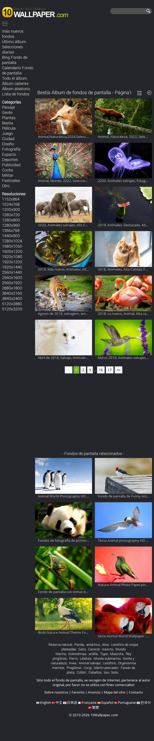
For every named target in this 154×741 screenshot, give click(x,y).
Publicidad (11, 164)
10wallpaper (37, 11)
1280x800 (11, 219)
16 (101, 370)
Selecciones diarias (12, 49)
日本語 (72, 702)
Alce (105, 644)
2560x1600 (12, 277)
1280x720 (11, 214)
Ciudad (8, 138)
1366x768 (10, 230)
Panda (79, 644)
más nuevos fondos (12, 33)
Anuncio (94, 692)
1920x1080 (12, 256)
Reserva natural (60, 644)
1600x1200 (12, 251)
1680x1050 (12, 246)
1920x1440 (12, 267)
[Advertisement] (93, 56)
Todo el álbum (14, 78)
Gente (7, 112)
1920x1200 (12, 261)
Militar (7, 175)
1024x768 (11, 204)
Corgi (87, 667)
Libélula (85, 658)
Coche (7, 170)
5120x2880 (12, 303)
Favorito (78, 692)
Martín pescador (106, 667)
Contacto (136, 692)
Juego (7, 133)
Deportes (10, 159)
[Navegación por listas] (139, 93)
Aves (72, 663)
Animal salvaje (89, 663)
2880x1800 (12, 287)
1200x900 (11, 209)
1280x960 (11, 225)
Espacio (9, 154)
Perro (73, 658)
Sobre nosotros (56, 692)
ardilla (93, 653)
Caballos (94, 672)
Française (89, 702)
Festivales (11, 180)
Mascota (116, 653)
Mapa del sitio (114, 692)
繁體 (95, 707)
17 (110, 370)
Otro (6, 185)
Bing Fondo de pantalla (14, 60)
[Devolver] (149, 92)
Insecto (107, 649)
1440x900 (11, 235)
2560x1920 (12, 282)
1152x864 (10, 199)
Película (9, 128)
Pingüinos (74, 667)
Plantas (8, 117)
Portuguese (127, 702)
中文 (59, 702)
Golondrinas (77, 653)
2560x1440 (12, 272)
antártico (93, 644)
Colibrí (81, 672)
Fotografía (11, 149)
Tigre (104, 653)
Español (107, 702)
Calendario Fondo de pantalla (17, 70)
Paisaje (8, 107)
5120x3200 (12, 308)
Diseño (8, 143)
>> (119, 370)
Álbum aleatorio (16, 88)
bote (114, 672)
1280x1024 (12, 240)
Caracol (93, 649)
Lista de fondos (15, 93)
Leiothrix (109, 663)
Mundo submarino (107, 658)
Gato (82, 649)
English (45, 702)
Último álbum (14, 41)
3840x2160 (12, 293)
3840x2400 (12, 298)
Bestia (7, 122)
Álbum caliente (15, 83)
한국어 (146, 702)
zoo (106, 672)
